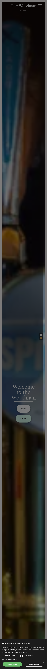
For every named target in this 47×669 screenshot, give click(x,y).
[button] (3, 655)
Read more (23, 652)
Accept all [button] (12, 664)
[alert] (23, 654)
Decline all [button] (34, 664)
